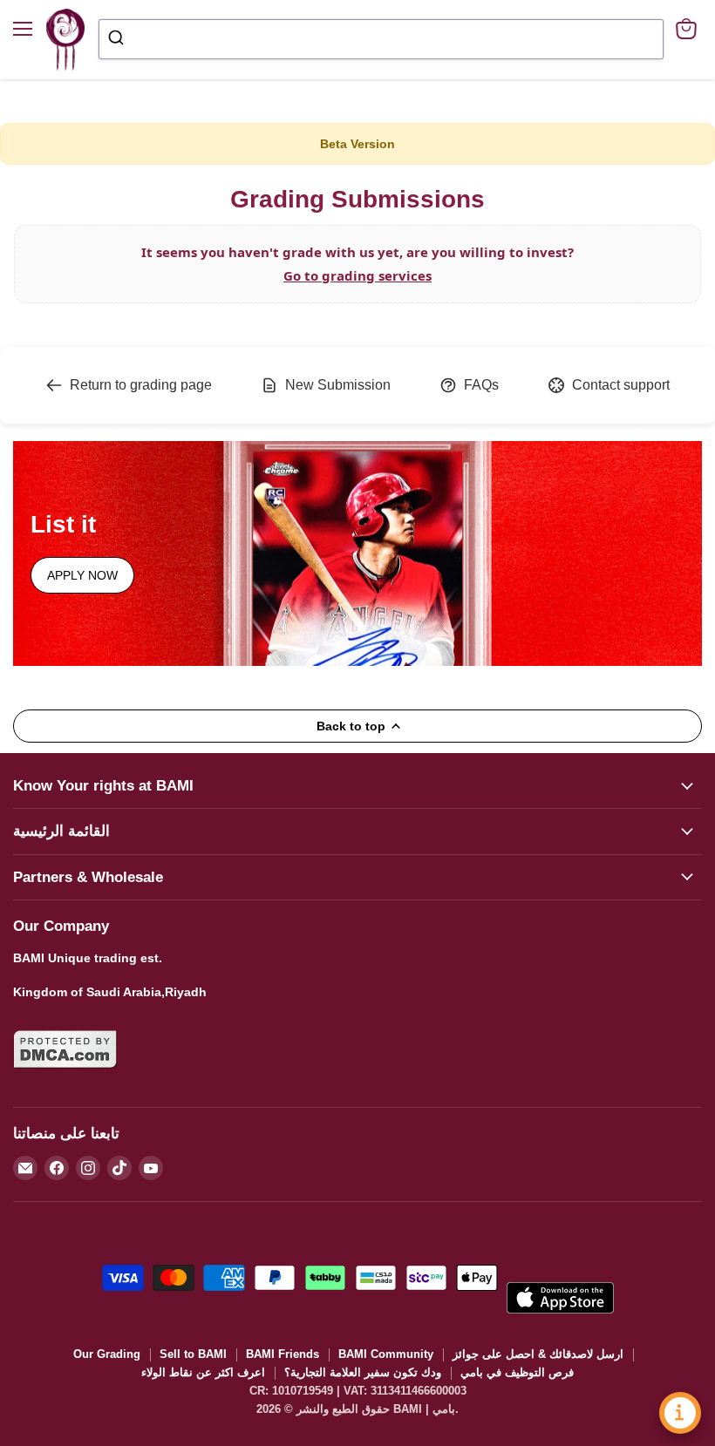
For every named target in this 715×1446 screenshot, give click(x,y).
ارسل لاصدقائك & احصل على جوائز (538, 1354)
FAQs (481, 384)
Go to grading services (357, 275)
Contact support (621, 384)
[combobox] (381, 39)
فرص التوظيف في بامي (517, 1372)
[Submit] (118, 39)
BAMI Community (385, 1354)
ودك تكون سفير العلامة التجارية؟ (362, 1372)
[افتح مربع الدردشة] (680, 1413)
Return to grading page (141, 384)
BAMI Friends (282, 1354)
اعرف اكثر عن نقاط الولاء (203, 1372)
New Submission (338, 384)
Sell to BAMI (193, 1354)
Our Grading (106, 1354)
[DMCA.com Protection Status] (65, 1079)
